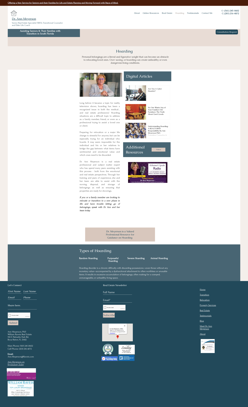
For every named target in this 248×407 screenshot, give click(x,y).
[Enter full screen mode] (120, 94)
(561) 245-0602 (26, 345)
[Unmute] (85, 94)
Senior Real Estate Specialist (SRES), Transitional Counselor (37, 23)
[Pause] (81, 94)
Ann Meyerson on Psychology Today (16, 363)
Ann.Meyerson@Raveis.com (21, 356)
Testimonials (205, 315)
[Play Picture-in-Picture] (117, 94)
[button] (150, 13)
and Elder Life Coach (21, 25)
